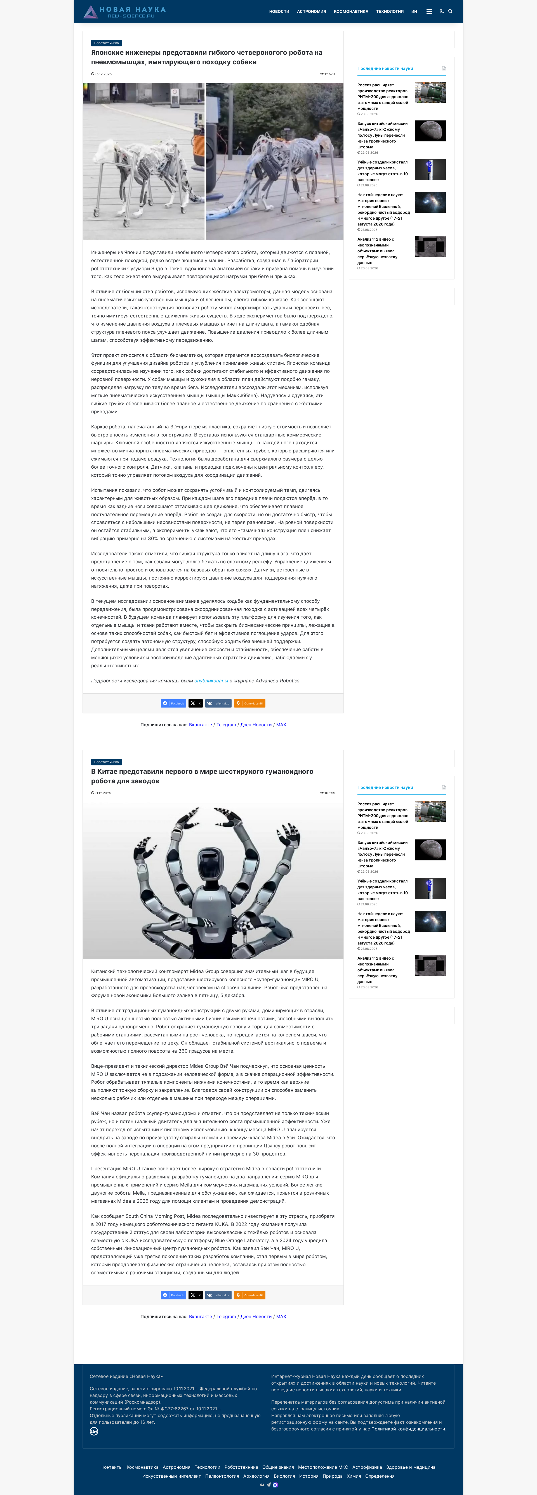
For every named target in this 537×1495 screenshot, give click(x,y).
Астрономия (311, 11)
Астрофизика (367, 1467)
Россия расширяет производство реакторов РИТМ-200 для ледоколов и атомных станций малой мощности (382, 96)
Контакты (112, 1467)
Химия (354, 1476)
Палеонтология (222, 1476)
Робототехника (106, 43)
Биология (284, 1476)
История (309, 1476)
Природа (333, 1476)
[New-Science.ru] (124, 11)
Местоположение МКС (323, 1467)
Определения (380, 1476)
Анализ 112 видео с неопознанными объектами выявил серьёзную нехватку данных (377, 251)
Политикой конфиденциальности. (408, 1429)
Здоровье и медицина (410, 1467)
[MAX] (275, 1485)
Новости (279, 11)
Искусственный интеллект (171, 1476)
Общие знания (278, 1467)
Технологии (390, 11)
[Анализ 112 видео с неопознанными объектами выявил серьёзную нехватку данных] (430, 246)
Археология (256, 1476)
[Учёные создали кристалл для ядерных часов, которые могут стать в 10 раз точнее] (430, 169)
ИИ (414, 11)
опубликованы (211, 681)
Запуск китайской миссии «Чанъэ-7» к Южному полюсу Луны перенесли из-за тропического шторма (382, 135)
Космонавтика (351, 11)
